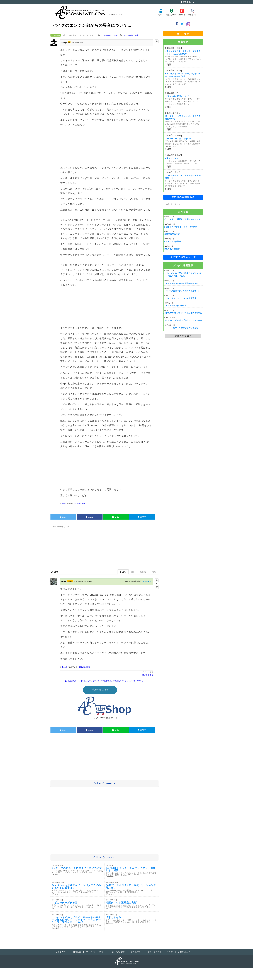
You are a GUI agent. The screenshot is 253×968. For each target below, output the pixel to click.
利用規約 (77, 952)
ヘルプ (170, 952)
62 (69, 42)
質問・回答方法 (155, 952)
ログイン (160, 15)
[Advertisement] (106, 146)
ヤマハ (126, 35)
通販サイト (192, 15)
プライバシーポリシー (96, 952)
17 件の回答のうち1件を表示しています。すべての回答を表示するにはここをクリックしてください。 (104, 681)
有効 (154, 572)
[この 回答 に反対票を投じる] (157, 587)
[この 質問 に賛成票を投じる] (157, 41)
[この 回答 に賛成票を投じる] (157, 580)
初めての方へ (61, 952)
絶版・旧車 (133, 35)
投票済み (143, 572)
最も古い (123, 572)
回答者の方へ (136, 952)
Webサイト (147, 581)
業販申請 (182, 15)
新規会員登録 (171, 15)
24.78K (70, 581)
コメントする (148, 672)
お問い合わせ (184, 952)
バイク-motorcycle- (110, 35)
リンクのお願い (118, 952)
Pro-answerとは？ (115, 14)
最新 (133, 572)
